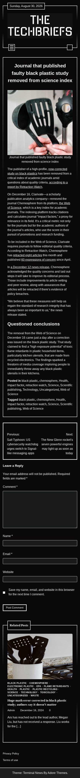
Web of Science (33, 408)
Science (53, 385)
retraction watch (36, 385)
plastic (25, 689)
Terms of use (10, 760)
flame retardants (56, 686)
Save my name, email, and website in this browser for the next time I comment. (41, 592)
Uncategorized (49, 389)
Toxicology (48, 692)
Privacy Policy (11, 753)
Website (8, 572)
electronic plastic (20, 686)
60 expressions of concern (38, 259)
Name (8, 536)
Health (63, 380)
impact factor (15, 385)
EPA (38, 686)
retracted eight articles (27, 255)
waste (35, 695)
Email (7, 554)
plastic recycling (45, 689)
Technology (30, 389)
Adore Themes (57, 772)
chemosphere (48, 380)
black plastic (30, 380)
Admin (11, 710)
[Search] (70, 47)
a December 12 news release (30, 267)
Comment (10, 486)
